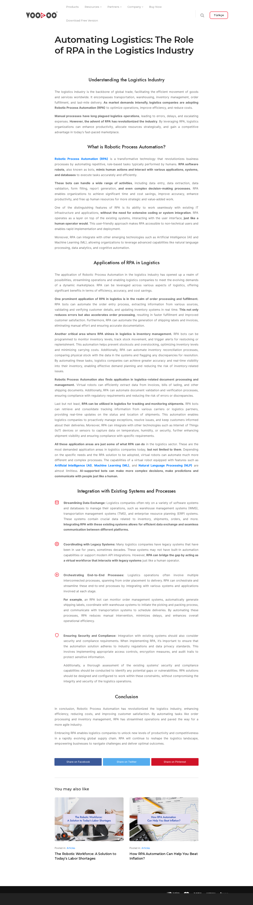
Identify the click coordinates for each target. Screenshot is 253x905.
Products (72, 7)
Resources (92, 7)
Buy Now (155, 7)
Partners (113, 7)
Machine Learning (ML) (111, 465)
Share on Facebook (78, 761)
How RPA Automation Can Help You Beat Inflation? (163, 856)
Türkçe (219, 15)
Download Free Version (82, 20)
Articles (71, 848)
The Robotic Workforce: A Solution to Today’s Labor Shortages (85, 856)
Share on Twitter (127, 761)
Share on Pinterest (175, 761)
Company (134, 7)
